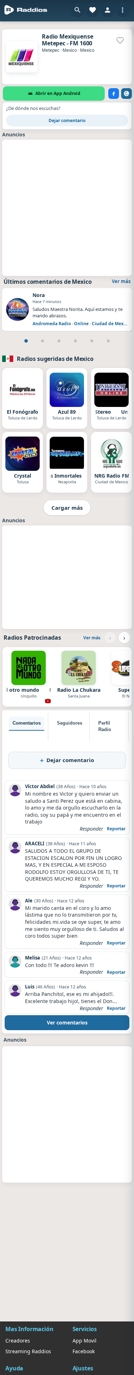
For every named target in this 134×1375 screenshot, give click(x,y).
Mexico (70, 50)
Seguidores (69, 723)
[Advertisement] (67, 207)
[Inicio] (26, 10)
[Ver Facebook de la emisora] (113, 93)
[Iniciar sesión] (107, 10)
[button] (77, 10)
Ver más (121, 281)
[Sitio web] (126, 93)
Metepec (50, 50)
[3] (59, 341)
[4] (75, 341)
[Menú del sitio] (122, 10)
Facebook (84, 1351)
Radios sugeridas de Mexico (55, 359)
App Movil (84, 1340)
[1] (26, 341)
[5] (92, 341)
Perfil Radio (104, 726)
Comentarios (27, 723)
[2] (42, 341)
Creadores (17, 1340)
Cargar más (67, 507)
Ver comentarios (67, 1022)
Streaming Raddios (28, 1351)
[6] (108, 341)
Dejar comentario (67, 120)
